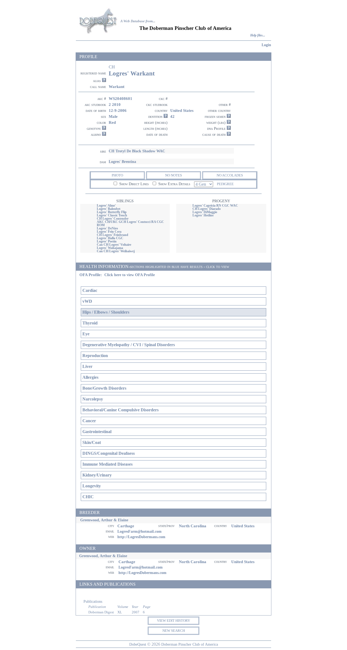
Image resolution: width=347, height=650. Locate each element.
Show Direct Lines (133, 184)
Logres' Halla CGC (110, 238)
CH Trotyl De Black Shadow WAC (137, 151)
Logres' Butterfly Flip (112, 212)
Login (266, 45)
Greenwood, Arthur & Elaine (104, 520)
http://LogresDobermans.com (141, 537)
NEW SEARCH (173, 631)
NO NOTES (173, 175)
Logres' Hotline (203, 215)
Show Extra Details (173, 184)
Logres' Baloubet (108, 208)
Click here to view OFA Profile (129, 275)
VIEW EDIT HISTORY (173, 621)
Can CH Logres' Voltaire (114, 244)
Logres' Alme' (106, 205)
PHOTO (117, 175)
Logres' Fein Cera (109, 231)
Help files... (257, 35)
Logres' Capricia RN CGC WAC (215, 205)
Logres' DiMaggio (204, 212)
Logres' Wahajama (110, 248)
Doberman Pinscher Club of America (189, 644)
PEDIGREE (225, 184)
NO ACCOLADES (230, 175)
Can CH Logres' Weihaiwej (116, 251)
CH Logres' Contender (112, 218)
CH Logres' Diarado (206, 208)
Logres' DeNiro (107, 228)
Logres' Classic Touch (112, 215)
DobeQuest (137, 644)
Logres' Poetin (107, 241)
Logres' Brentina (122, 161)
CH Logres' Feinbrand (112, 234)
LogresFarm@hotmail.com (139, 531)
